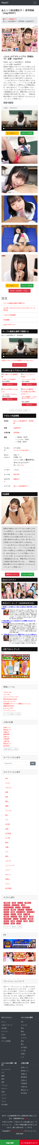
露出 (6, 842)
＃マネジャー (26, 907)
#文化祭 (11, 102)
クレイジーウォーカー (11, 697)
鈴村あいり (7, 730)
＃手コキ (6, 921)
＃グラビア (14, 916)
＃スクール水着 (21, 912)
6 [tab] (18, 600)
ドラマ (7, 870)
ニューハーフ (9, 865)
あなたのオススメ (9, 324)
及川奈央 (6, 746)
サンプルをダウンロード (29, 1143)
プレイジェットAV (17, 1131)
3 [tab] (10, 600)
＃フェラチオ (15, 905)
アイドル (8, 810)
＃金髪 (12, 921)
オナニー (8, 874)
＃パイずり (7, 905)
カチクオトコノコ (9, 701)
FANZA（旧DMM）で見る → (19, 291)
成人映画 (8, 888)
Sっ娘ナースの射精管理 (8, 379)
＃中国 (31, 921)
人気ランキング (6, 1025)
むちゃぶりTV (8, 708)
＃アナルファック (8, 907)
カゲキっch (7, 692)
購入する (9, 384)
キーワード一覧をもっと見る (12, 926)
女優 (6, 847)
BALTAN (16, 474)
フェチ (7, 783)
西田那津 (6, 734)
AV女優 (3, 1028)
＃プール (6, 914)
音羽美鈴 (17, 432)
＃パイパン (21, 909)
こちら (22, 465)
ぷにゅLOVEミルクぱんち (9, 394)
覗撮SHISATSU (8, 706)
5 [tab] (15, 600)
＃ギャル (6, 912)
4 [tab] (12, 600)
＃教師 (31, 916)
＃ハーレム (29, 909)
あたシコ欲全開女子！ (21, 486)
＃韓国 (25, 921)
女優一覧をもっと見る (11, 749)
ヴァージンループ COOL (28, 379)
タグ (2, 1034)
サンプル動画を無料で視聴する (14, 303)
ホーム (3, 1022)
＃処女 (19, 914)
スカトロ (8, 787)
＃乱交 (14, 903)
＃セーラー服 (30, 912)
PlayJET (5, 3)
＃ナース (18, 907)
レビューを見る (27, 133)
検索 (32, 763)
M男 (6, 792)
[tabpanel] (8, 591)
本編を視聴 (10, 1143)
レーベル (4, 1031)
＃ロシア (19, 921)
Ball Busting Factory (10, 699)
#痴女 (5, 102)
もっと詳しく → (12, 133)
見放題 (3, 1038)
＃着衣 (25, 916)
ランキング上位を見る (21, 450)
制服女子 (17, 479)
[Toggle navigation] (34, 3)
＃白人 (18, 923)
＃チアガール (7, 919)
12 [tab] (35, 600)
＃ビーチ (13, 914)
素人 (6, 815)
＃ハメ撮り (27, 914)
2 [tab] (7, 600)
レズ (6, 852)
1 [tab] (4, 600)
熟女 (6, 797)
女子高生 (24, 1047)
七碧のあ (6, 741)
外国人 (7, 879)
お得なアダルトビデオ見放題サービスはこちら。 (18, 360)
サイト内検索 (6, 1041)
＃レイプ (20, 903)
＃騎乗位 (30, 919)
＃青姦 (12, 912)
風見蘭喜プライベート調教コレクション (17, 703)
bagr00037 (17, 428)
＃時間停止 (7, 903)
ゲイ (6, 819)
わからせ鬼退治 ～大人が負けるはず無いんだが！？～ (29, 398)
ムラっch (6, 694)
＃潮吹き (13, 909)
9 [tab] (27, 600)
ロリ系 (7, 838)
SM (6, 778)
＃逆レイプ (23, 919)
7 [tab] (21, 600)
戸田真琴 (6, 739)
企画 (6, 829)
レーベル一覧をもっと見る (12, 714)
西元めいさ (7, 743)
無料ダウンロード (12, 574)
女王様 (7, 824)
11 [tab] (32, 600)
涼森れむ (6, 732)
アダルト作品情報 (9, 315)
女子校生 (8, 833)
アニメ (7, 884)
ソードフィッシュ (9, 710)
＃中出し (6, 909)
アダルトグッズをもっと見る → (19, 410)
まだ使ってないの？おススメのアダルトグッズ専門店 (19, 309)
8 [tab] (24, 600)
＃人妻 (23, 905)
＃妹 (20, 916)
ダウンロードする (19, 365)
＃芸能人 (6, 916)
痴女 (6, 856)
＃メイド (15, 919)
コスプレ (8, 861)
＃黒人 (12, 923)
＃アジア (6, 923)
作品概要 (6, 320)
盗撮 (6, 806)
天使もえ (6, 736)
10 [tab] (29, 600)
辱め (6, 801)
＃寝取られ (28, 903)
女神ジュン (7, 727)
